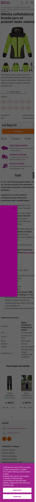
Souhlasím (17, 496)
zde (12, 485)
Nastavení (17, 490)
